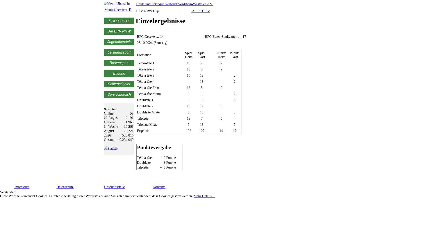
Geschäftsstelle (114, 187)
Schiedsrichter (119, 84)
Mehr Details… (204, 196)
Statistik (112, 148)
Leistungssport (119, 52)
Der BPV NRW (119, 31)
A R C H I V (200, 11)
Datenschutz (64, 187)
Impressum (21, 187)
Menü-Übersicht (118, 10)
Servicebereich (119, 94)
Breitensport (119, 63)
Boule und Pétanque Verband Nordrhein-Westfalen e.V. (174, 4)
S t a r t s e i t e (119, 21)
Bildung (119, 73)
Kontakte (159, 187)
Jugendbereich (119, 42)
